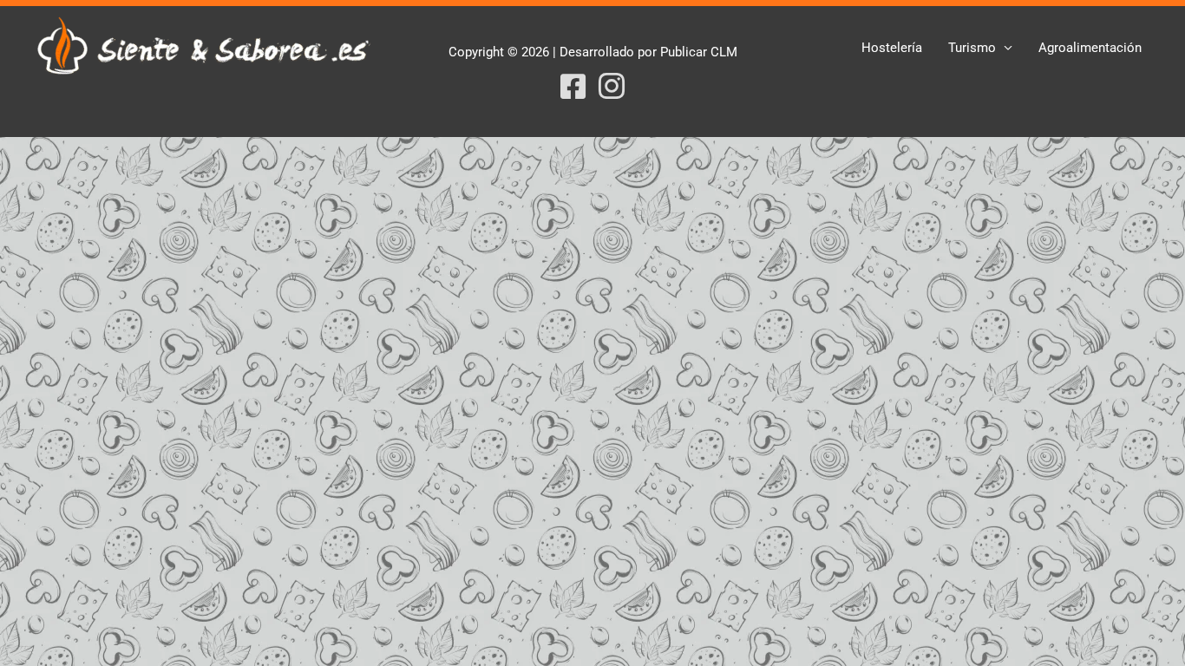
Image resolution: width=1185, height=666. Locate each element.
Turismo (972, 48)
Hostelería (891, 48)
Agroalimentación (1090, 48)
